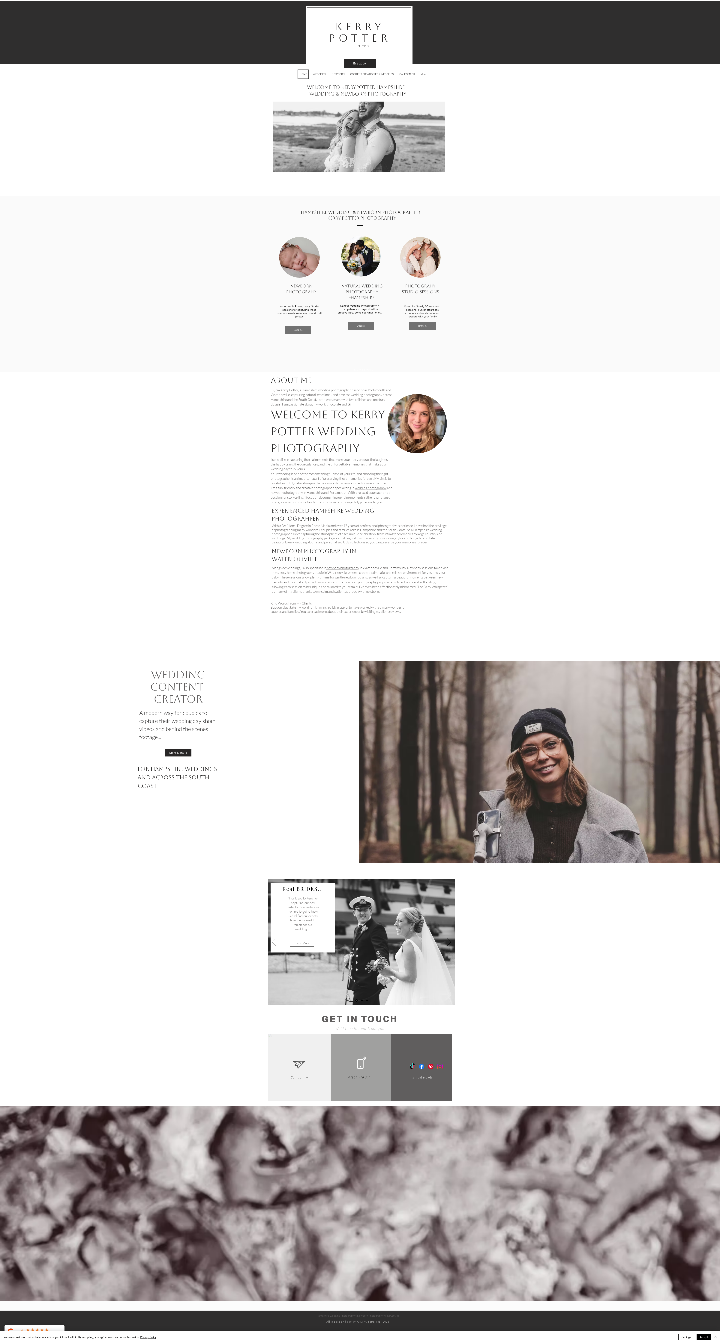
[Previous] (274, 942)
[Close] (715, 1337)
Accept (704, 1337)
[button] (359, 137)
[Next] (449, 942)
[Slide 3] (366, 1000)
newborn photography (342, 568)
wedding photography (370, 488)
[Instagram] (440, 1066)
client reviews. (391, 611)
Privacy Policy (148, 1337)
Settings (686, 1337)
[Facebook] (421, 1066)
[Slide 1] (356, 1000)
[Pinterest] (430, 1066)
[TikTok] (412, 1066)
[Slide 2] (361, 1000)
